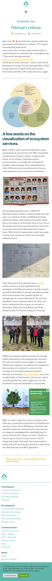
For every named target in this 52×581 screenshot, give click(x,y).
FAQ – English (8, 534)
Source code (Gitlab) (11, 518)
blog (33, 21)
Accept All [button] (23, 575)
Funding (5, 499)
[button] (26, 12)
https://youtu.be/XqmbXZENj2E (17, 59)
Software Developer (11, 512)
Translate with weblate (12, 508)
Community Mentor (11, 490)
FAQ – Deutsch (8, 537)
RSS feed (5, 547)
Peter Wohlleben (31, 374)
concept (41, 283)
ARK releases (23, 21)
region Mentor (12, 496)
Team (3, 555)
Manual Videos (8, 540)
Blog (3, 543)
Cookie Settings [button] (10, 575)
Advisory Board (8, 559)
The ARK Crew (20, 34)
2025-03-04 (36, 34)
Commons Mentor (10, 493)
